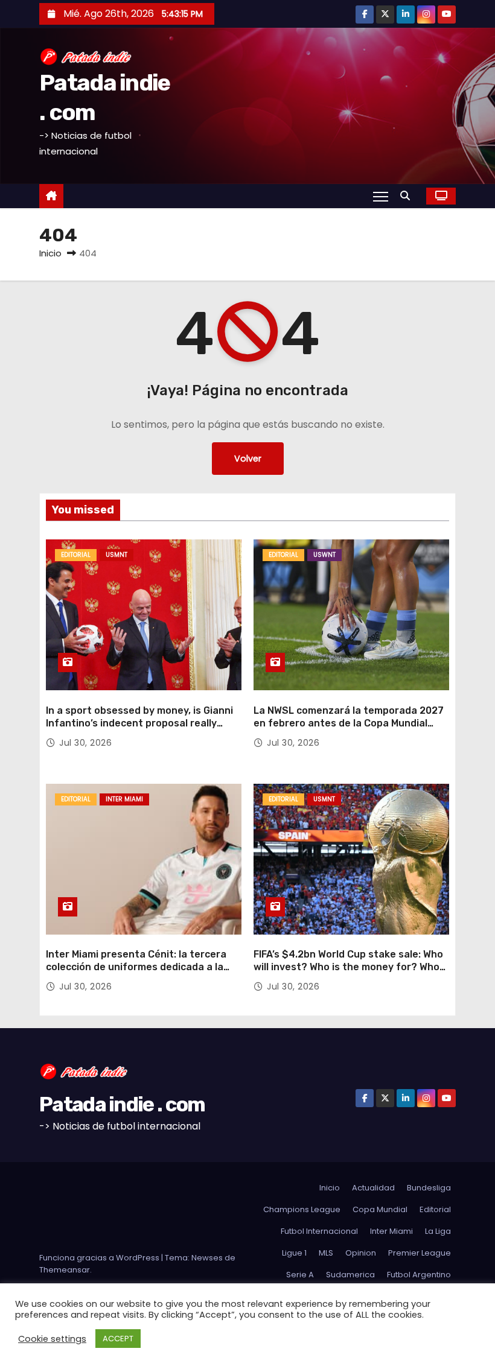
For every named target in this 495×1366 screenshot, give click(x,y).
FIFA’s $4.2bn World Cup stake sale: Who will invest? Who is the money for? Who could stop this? (348, 967)
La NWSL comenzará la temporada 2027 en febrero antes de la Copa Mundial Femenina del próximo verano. (349, 723)
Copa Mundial (380, 1209)
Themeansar (64, 1269)
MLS (326, 1253)
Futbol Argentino (419, 1274)
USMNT (116, 554)
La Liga (438, 1231)
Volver (247, 459)
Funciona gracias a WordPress (100, 1257)
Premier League (419, 1253)
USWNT (324, 554)
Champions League (301, 1209)
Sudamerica (350, 1274)
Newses (207, 1257)
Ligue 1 (294, 1253)
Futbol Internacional (319, 1231)
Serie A (300, 1274)
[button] (408, 196)
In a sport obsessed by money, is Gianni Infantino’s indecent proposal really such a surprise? (139, 723)
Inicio (50, 253)
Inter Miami (124, 799)
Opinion (360, 1253)
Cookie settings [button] (52, 1338)
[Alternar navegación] (380, 196)
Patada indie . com (122, 1104)
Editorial (76, 554)
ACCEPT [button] (118, 1338)
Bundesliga (429, 1187)
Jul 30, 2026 (85, 743)
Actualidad (373, 1187)
